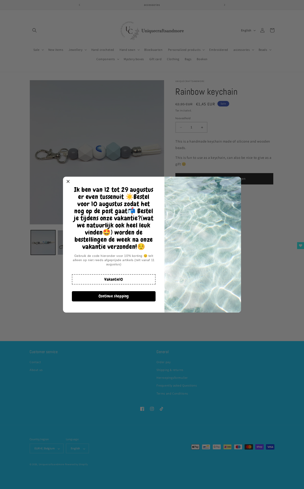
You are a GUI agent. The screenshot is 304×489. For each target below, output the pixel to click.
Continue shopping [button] (114, 296)
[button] (114, 279)
